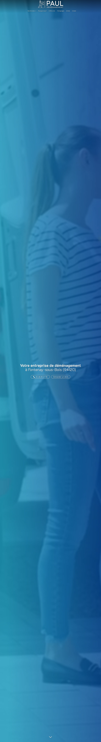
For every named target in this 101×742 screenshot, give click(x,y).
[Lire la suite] (50, 736)
